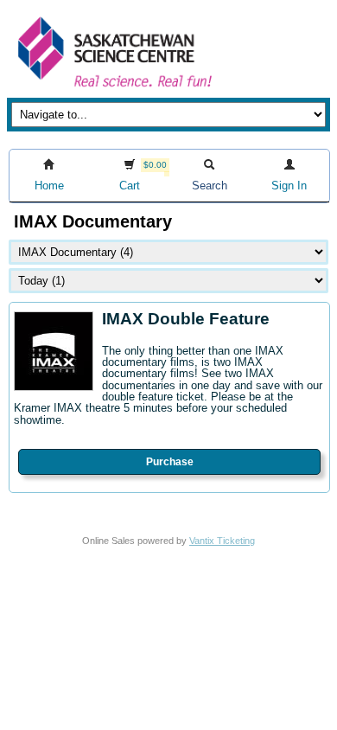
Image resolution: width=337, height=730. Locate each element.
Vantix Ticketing (222, 540)
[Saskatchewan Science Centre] (113, 88)
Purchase (170, 462)
